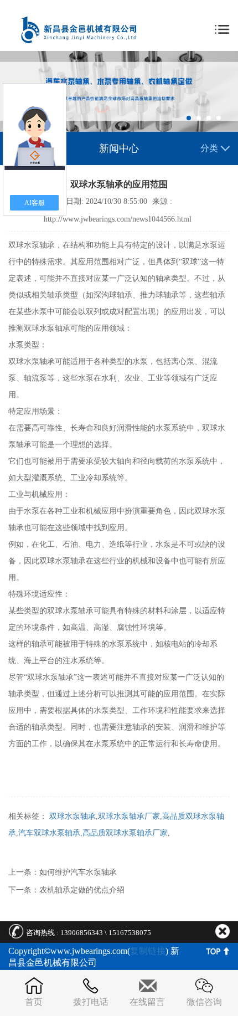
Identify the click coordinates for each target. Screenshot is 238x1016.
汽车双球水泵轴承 (49, 833)
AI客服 (34, 203)
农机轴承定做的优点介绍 (82, 890)
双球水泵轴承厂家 (129, 816)
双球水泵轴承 (72, 816)
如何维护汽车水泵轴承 (78, 872)
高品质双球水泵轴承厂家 (125, 833)
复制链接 (147, 951)
